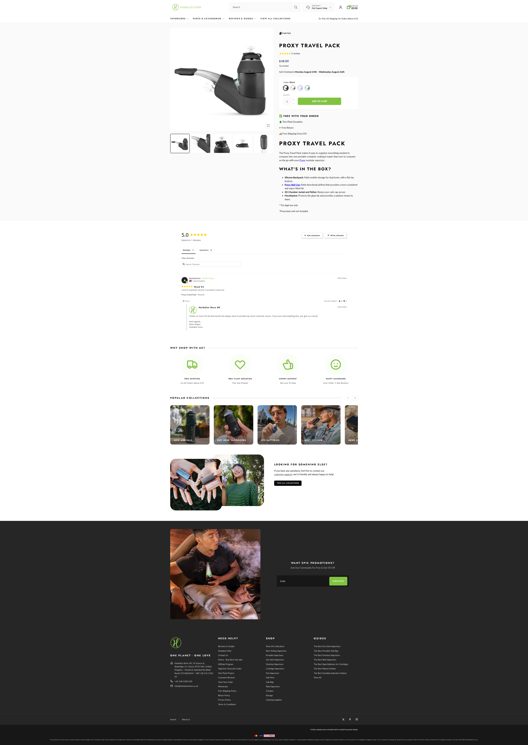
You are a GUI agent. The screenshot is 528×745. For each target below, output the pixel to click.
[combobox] (265, 7)
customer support (283, 474)
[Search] (296, 7)
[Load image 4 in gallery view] (242, 143)
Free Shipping (192, 379)
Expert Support (288, 379)
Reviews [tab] (186, 250)
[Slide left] (348, 398)
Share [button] (187, 301)
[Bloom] (300, 88)
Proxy (302, 160)
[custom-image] (176, 647)
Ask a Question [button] (313, 235)
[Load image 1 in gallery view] (179, 143)
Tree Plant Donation (240, 379)
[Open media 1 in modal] (221, 79)
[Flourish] (307, 88)
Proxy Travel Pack (189, 294)
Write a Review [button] (337, 235)
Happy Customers (336, 379)
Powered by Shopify (351, 729)
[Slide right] (355, 398)
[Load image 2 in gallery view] (200, 143)
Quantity (286, 95)
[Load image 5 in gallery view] (263, 143)
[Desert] (293, 88)
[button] (352, 7)
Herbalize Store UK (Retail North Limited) (330, 729)
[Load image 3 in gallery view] (221, 143)
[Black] (285, 88)
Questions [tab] (204, 250)
